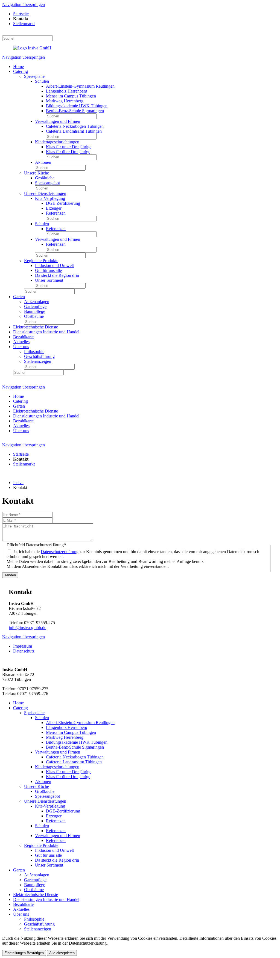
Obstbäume (34, 316)
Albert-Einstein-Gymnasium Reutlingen (80, 86)
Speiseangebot (47, 182)
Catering (20, 71)
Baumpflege (34, 311)
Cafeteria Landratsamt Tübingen (74, 131)
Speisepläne (34, 76)
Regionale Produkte (41, 260)
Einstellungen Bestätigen (24, 953)
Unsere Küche (36, 173)
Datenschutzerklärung (59, 551)
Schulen (42, 81)
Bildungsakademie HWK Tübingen (76, 105)
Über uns (21, 346)
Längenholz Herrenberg (66, 91)
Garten (19, 296)
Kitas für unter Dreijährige (68, 146)
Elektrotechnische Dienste (35, 327)
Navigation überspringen (23, 4)
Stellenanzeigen (37, 361)
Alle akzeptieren (62, 953)
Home (18, 66)
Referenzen (56, 213)
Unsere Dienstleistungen (45, 193)
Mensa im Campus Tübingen (71, 96)
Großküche (44, 178)
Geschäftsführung (39, 356)
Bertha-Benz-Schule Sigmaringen (75, 110)
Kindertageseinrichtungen (57, 142)
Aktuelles (21, 341)
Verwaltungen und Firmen (57, 121)
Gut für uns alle (48, 270)
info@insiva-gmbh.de (27, 627)
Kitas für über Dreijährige (68, 151)
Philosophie (34, 351)
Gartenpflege (35, 306)
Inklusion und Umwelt (54, 265)
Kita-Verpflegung (50, 198)
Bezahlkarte (23, 336)
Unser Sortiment (49, 280)
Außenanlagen (36, 301)
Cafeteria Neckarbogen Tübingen (75, 126)
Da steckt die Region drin (57, 275)
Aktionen (43, 162)
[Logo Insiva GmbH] (32, 48)
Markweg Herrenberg (64, 101)
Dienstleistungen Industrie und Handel (46, 332)
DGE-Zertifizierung (63, 203)
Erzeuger (54, 208)
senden (10, 575)
